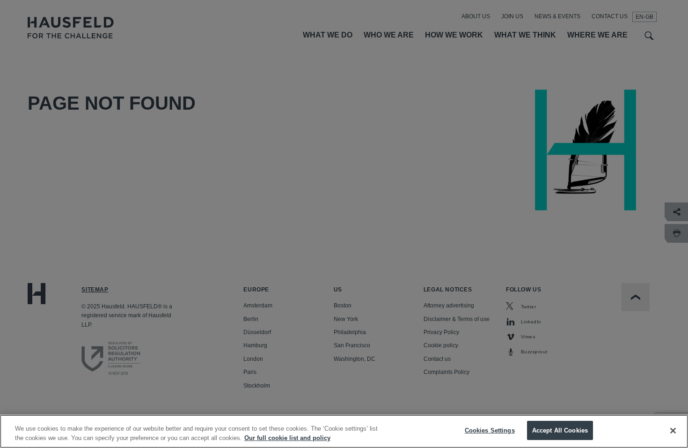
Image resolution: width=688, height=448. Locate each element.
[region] (344, 431)
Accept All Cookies (560, 430)
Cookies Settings (490, 430)
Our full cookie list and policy (287, 437)
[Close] (673, 430)
